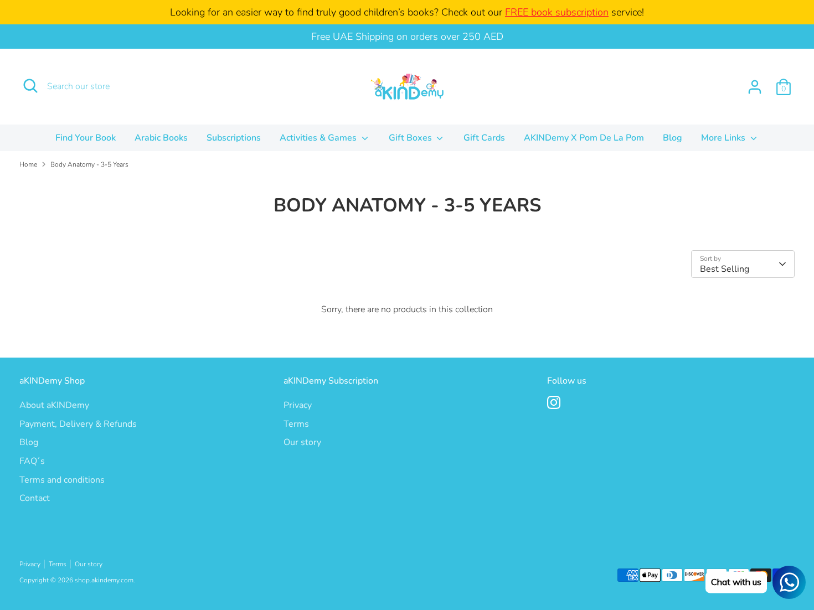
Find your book (85, 138)
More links (724, 138)
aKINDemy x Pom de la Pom (584, 138)
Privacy (298, 405)
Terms (296, 424)
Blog (672, 138)
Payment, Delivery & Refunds (78, 424)
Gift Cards (484, 138)
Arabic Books (161, 138)
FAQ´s (32, 461)
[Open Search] (30, 86)
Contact (34, 498)
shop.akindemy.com (104, 580)
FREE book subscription (557, 12)
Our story (302, 442)
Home (28, 164)
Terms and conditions (62, 480)
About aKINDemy (54, 405)
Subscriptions (234, 138)
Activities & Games (319, 138)
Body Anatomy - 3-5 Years (89, 164)
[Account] (755, 87)
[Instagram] (553, 402)
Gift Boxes (411, 138)
